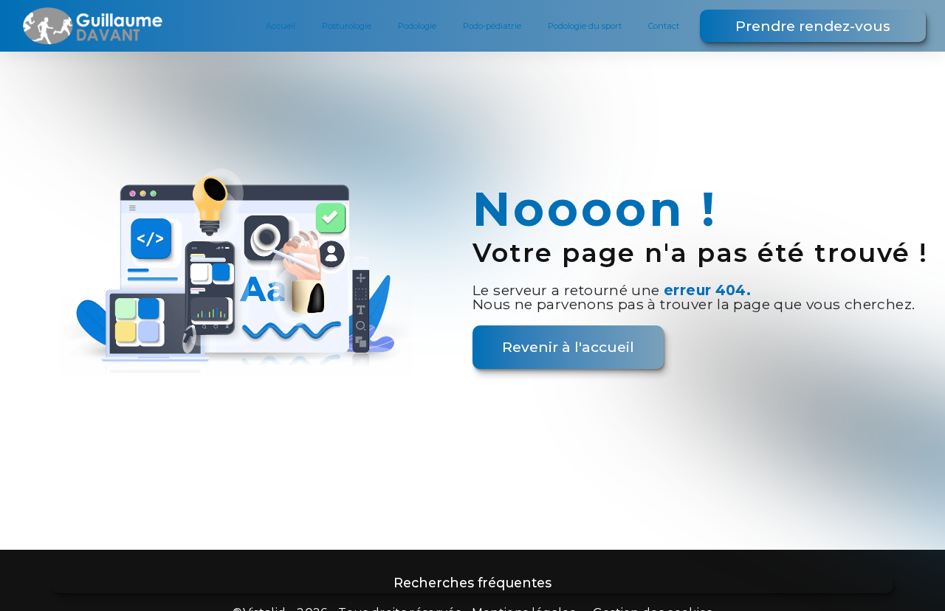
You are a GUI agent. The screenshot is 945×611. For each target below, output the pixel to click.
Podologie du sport (585, 26)
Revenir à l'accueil (568, 347)
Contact (663, 26)
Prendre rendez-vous (812, 26)
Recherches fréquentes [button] (472, 582)
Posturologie (346, 26)
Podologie (417, 26)
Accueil (280, 26)
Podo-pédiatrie (492, 26)
